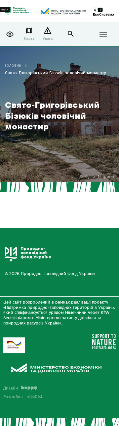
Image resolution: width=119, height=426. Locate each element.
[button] (10, 34)
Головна (13, 65)
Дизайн (10, 388)
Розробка (23, 396)
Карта (29, 38)
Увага (48, 38)
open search (71, 34)
